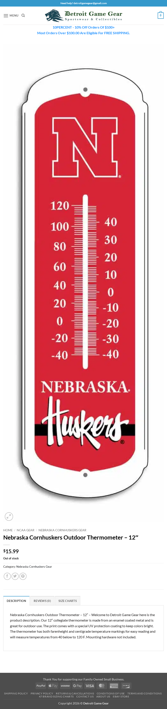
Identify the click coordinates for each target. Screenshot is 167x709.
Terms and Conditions (144, 693)
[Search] (23, 15)
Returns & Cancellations (75, 693)
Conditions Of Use (111, 693)
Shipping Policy (16, 693)
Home (8, 530)
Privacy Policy (42, 693)
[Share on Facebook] (7, 576)
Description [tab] (16, 601)
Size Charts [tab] (67, 601)
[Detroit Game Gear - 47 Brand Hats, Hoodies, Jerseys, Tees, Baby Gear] (83, 16)
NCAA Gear (25, 530)
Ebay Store (121, 696)
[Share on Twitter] (15, 576)
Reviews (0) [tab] (42, 601)
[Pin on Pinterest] (23, 576)
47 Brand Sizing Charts (56, 696)
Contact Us (85, 696)
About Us (103, 696)
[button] (10, 15)
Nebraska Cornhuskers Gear (62, 530)
